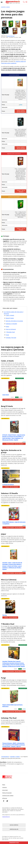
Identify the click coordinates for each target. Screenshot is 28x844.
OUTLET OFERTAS (14, 824)
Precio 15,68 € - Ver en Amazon (14, 527)
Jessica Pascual (10, 36)
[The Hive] (10, 606)
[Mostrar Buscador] (24, 2)
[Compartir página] (26, 2)
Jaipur (7, 326)
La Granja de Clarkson (8, 484)
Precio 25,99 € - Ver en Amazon (14, 671)
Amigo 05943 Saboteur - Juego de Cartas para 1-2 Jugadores (13, 522)
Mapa (3, 784)
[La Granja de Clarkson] (11, 476)
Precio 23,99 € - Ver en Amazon (13, 399)
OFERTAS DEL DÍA (14, 829)
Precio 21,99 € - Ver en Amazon (14, 444)
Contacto (4, 787)
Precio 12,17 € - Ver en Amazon (14, 711)
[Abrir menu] (1, 2)
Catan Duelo (5, 394)
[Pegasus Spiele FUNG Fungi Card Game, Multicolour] (14, 696)
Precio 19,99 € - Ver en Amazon (21, 111)
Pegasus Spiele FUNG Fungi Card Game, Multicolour (12, 705)
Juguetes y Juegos (5, 7)
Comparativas (5, 756)
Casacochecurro (6, 816)
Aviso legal (5, 790)
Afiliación (4, 798)
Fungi (7, 335)
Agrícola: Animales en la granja (14, 321)
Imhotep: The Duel (11, 337)
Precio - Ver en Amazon (21, 191)
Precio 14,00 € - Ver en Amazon (21, 147)
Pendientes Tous (14, 842)
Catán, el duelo (10, 315)
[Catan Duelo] (12, 386)
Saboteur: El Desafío (11, 323)
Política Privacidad (7, 792)
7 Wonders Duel (10, 332)
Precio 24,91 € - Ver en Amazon (14, 749)
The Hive (4, 615)
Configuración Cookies (7, 795)
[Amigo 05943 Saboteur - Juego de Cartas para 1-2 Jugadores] (14, 513)
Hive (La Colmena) (11, 329)
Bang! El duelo (10, 318)
